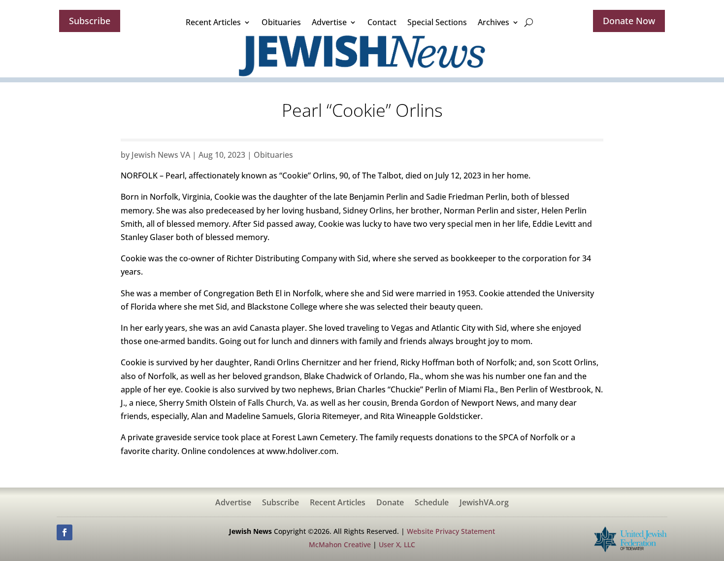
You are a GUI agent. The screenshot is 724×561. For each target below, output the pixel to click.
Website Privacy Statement (451, 531)
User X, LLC (397, 544)
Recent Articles (213, 22)
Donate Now (629, 21)
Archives (493, 22)
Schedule (432, 503)
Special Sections (437, 22)
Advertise (329, 22)
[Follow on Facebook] (64, 532)
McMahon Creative (340, 544)
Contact (381, 22)
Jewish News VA (161, 154)
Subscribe (89, 21)
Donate (390, 503)
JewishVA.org (484, 503)
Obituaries (281, 22)
